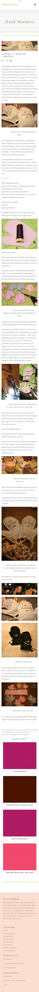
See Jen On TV (8, 942)
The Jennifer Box (9, 934)
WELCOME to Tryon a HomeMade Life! (14, 980)
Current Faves (8, 936)
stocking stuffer (25, 734)
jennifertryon (7, 54)
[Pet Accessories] (19, 755)
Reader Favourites (9, 948)
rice (18, 734)
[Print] (12, 60)
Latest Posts (7, 945)
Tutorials (10, 56)
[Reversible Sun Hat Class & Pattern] (19, 789)
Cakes (5, 985)
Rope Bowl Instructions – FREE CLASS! (19, 872)
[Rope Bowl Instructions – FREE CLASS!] (19, 856)
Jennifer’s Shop (8, 950)
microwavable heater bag (9, 734)
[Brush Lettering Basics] (19, 823)
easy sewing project (7, 730)
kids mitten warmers (22, 732)
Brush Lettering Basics (19, 839)
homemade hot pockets (9, 732)
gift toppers (17, 730)
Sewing (5, 56)
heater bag (34, 730)
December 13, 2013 (21, 54)
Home (5, 931)
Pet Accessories (20, 771)
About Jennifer (8, 939)
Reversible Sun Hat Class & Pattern (20, 805)
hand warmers (26, 730)
